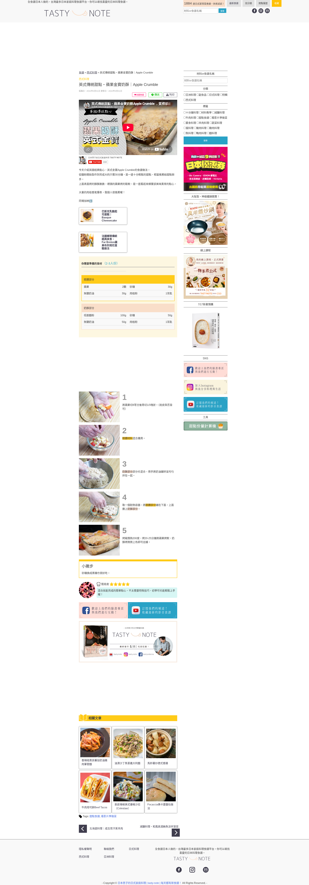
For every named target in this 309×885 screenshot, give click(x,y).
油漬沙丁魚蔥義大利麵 (127, 763)
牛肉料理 (191, 117)
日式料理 (214, 94)
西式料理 (191, 100)
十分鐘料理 (192, 112)
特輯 (224, 94)
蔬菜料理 (217, 122)
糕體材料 (127, 438)
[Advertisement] (154, 46)
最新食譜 (233, 3)
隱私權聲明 (85, 849)
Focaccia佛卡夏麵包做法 (160, 806)
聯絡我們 (109, 849)
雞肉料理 (214, 128)
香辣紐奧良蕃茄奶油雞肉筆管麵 (94, 762)
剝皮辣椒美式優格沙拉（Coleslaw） (127, 806)
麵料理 (213, 133)
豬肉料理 (201, 128)
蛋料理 (189, 128)
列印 (171, 94)
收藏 (276, 3)
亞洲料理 (191, 94)
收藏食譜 (140, 95)
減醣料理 (219, 112)
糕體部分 (150, 505)
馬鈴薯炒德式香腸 (157, 763)
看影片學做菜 (109, 816)
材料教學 (206, 112)
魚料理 (189, 133)
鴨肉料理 (201, 133)
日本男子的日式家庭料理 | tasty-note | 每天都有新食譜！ (150, 883)
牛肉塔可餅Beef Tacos (94, 807)
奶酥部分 (127, 471)
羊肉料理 (204, 122)
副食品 (202, 94)
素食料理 (191, 122)
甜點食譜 (94, 816)
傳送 (156, 94)
